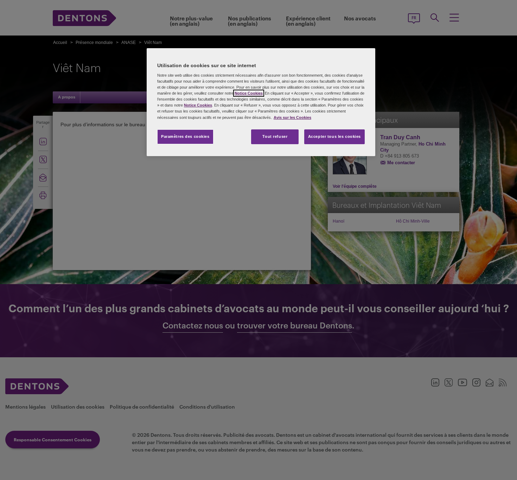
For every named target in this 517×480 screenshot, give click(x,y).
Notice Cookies (249, 93)
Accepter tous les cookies (334, 136)
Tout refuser (274, 136)
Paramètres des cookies (185, 136)
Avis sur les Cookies (292, 117)
